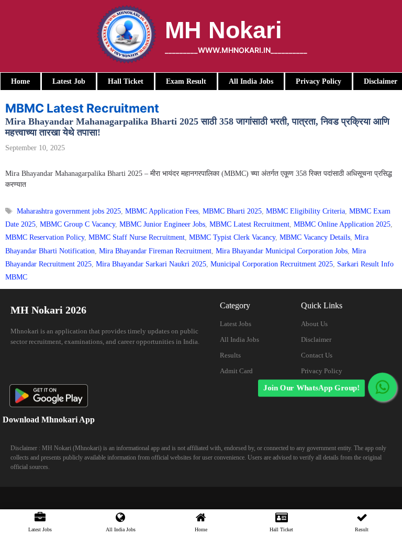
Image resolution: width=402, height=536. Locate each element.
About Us (314, 324)
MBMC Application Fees (161, 211)
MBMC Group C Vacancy (77, 224)
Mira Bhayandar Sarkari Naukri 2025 (151, 264)
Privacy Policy (321, 371)
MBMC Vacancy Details (315, 237)
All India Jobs (239, 339)
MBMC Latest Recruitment (249, 224)
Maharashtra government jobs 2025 (69, 211)
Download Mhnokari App (49, 419)
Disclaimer (316, 339)
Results (230, 355)
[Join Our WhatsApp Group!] (382, 387)
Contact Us (316, 355)
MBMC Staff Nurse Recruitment (136, 237)
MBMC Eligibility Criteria (305, 211)
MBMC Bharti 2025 (232, 211)
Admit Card (236, 371)
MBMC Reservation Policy (44, 237)
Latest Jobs (235, 324)
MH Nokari (223, 30)
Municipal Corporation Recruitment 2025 (271, 264)
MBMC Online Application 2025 (342, 224)
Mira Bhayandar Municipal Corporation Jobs (282, 251)
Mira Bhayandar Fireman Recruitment (155, 251)
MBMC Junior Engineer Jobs (162, 224)
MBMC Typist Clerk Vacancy (232, 237)
